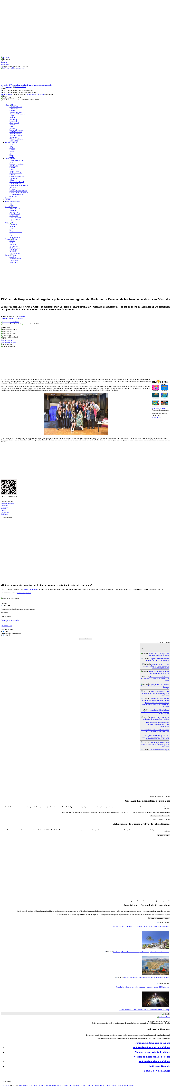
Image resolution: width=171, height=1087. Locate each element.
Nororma (12, 128)
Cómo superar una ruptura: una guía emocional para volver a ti (159, 672)
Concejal (3, 510)
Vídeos (34, 94)
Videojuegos (13, 250)
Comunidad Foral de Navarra (19, 185)
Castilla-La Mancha (16, 173)
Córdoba (12, 148)
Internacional (13, 196)
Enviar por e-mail (6, 340)
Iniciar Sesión (5, 64)
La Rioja (12, 189)
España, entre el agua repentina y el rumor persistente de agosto (159, 654)
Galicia (12, 180)
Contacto (60, 1085)
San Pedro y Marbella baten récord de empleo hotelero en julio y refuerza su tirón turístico (155, 711)
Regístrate (4, 62)
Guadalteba (13, 119)
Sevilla (12, 157)
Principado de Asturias (17, 164)
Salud (11, 242)
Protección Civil (15, 208)
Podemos (12, 226)
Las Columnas (14, 260)
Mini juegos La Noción (159, 408)
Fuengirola (13, 117)
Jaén (11, 153)
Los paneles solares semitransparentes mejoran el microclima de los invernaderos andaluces (155, 704)
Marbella (12, 124)
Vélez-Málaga (14, 141)
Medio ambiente (15, 248)
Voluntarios (4, 507)
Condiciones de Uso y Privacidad (83, 1085)
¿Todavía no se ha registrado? (10, 620)
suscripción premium (30, 589)
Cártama (12, 110)
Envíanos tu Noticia (50, 1085)
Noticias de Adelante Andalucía (154, 1061)
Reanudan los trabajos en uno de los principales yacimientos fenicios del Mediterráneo (157, 724)
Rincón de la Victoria (16, 130)
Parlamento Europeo (7, 503)
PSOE (11, 235)
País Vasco (13, 187)
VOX (11, 228)
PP (10, 233)
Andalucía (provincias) (17, 160)
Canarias (12, 167)
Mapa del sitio (27, 1085)
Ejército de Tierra (15, 221)
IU (10, 230)
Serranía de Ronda (15, 133)
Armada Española (15, 217)
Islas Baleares (14, 166)
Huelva (12, 151)
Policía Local (14, 212)
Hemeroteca (49, 94)
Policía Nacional (15, 214)
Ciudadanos (13, 225)
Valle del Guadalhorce (16, 139)
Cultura (12, 205)
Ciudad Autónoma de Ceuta (18, 191)
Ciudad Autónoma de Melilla (19, 192)
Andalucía (8, 142)
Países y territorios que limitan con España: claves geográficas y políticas (156, 718)
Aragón (12, 162)
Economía (8, 198)
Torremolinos (14, 137)
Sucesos (12, 241)
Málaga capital (14, 123)
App (11, 87)
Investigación (14, 246)
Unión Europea (5, 512)
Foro (7, 87)
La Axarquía (13, 121)
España (7, 158)
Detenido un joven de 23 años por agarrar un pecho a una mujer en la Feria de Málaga (155, 693)
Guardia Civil (14, 216)
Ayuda (20, 1085)
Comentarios (14, 322)
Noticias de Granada (159, 1066)
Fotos (29, 94)
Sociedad (8, 239)
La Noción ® (5, 1085)
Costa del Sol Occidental (17, 114)
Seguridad (8, 207)
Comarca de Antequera (17, 112)
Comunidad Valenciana (17, 176)
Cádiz (11, 146)
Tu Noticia (40, 94)
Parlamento (4, 505)
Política (7, 223)
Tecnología (13, 251)
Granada (12, 149)
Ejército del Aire (15, 219)
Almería (12, 144)
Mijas (11, 126)
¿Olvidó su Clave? (6, 626)
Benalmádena (14, 108)
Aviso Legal (67, 1085)
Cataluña (12, 175)
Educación (13, 244)
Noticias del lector (15, 258)
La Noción (4, 85)
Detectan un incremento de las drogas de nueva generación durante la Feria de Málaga (155, 744)
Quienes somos (38, 1085)
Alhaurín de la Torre (16, 107)
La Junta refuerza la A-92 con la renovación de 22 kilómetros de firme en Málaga (155, 730)
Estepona (12, 116)
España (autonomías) (16, 194)
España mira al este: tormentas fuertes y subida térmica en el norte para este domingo (155, 686)
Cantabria (13, 169)
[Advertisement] (60, 15)
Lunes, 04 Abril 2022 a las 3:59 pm (12, 318)
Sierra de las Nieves (16, 135)
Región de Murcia (15, 183)
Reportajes (13, 257)
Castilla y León (14, 171)
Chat (2, 87)
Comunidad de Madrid (17, 182)
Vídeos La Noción (6, 94)
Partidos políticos (15, 237)
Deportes (7, 200)
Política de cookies (100, 1085)
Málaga (7, 105)
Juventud (3, 509)
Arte (11, 203)
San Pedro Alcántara (19, 94)
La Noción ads (156, 417)
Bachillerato (4, 514)
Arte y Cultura (9, 201)
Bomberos (13, 210)
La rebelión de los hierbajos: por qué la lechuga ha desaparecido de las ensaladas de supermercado (156, 666)
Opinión (7, 255)
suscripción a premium (24, 593)
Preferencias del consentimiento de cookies (120, 1085)
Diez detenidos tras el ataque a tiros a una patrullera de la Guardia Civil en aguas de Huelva (155, 700)
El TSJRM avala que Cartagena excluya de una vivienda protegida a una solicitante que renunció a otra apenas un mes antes (155, 737)
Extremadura (14, 178)
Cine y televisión (15, 253)
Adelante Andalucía (16, 232)
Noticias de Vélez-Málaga (157, 1070)
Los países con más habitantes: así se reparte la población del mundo (157, 659)
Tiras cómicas (14, 262)
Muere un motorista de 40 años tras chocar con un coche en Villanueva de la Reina (155, 678)
